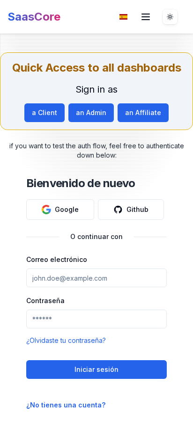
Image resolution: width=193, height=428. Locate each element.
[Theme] (170, 16)
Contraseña (45, 301)
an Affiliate (143, 112)
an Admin (91, 112)
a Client (44, 112)
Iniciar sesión (96, 369)
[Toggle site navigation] (145, 16)
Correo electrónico (56, 259)
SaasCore (33, 16)
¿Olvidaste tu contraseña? (66, 340)
